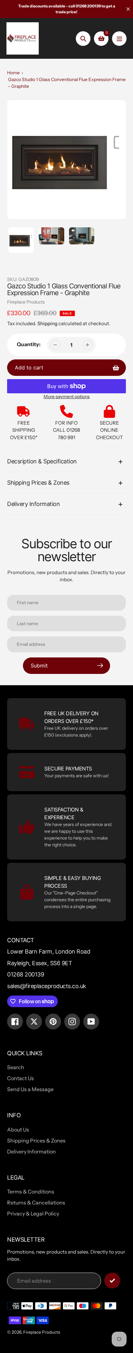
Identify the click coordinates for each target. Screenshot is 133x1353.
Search (15, 1067)
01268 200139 (25, 974)
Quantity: (29, 344)
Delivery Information (31, 1151)
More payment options (67, 396)
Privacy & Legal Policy (33, 1213)
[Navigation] (119, 38)
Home (13, 73)
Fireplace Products (26, 302)
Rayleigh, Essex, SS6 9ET (39, 963)
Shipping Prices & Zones (36, 1140)
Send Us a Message (30, 1089)
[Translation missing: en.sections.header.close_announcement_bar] (128, 9)
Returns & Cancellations (36, 1202)
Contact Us (20, 1078)
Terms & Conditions (30, 1191)
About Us (18, 1129)
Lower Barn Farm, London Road (48, 951)
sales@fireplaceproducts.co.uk (46, 986)
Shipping (47, 323)
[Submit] (112, 1280)
